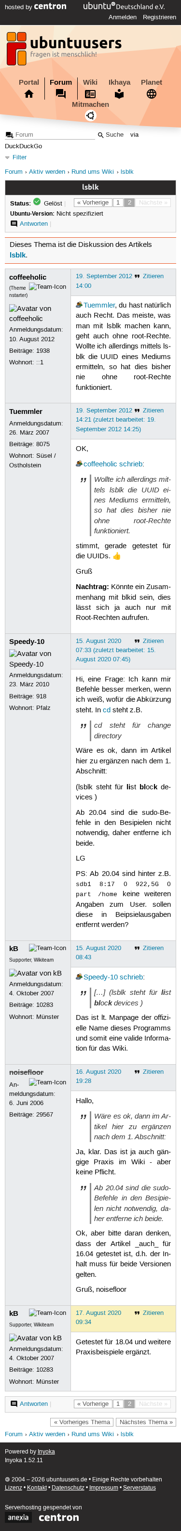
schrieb (130, 464)
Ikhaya (119, 82)
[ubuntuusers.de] (65, 51)
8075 (43, 444)
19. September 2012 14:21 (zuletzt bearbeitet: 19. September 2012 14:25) (116, 420)
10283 (44, 1005)
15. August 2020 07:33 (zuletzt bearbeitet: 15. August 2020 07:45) (116, 650)
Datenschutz (68, 1488)
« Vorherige (93, 202)
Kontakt (37, 1488)
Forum (61, 82)
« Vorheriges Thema (82, 1422)
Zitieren (153, 276)
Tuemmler (99, 305)
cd (107, 710)
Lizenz (13, 1488)
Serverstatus (139, 1488)
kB (13, 948)
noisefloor (26, 1072)
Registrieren (159, 17)
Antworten (34, 224)
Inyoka (46, 1451)
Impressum (103, 1488)
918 (41, 696)
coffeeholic (27, 277)
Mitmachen (90, 104)
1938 (43, 351)
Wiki (90, 82)
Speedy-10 (26, 641)
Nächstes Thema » (146, 1422)
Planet (151, 82)
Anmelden (123, 17)
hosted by (19, 7)
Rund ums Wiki (92, 172)
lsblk (127, 172)
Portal (29, 82)
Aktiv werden (47, 172)
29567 (44, 1115)
